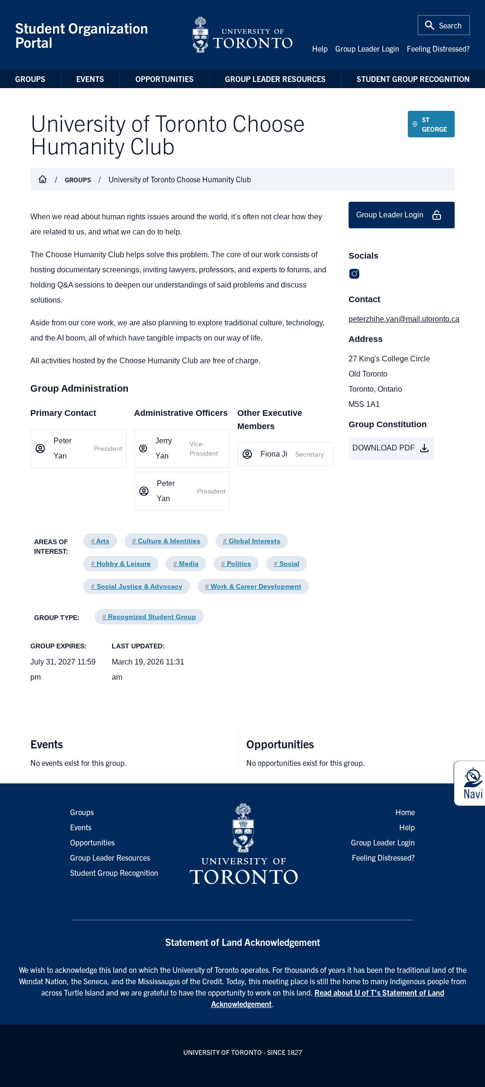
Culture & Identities (166, 541)
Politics (236, 563)
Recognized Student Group (149, 616)
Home (405, 812)
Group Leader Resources (275, 78)
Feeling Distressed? (438, 48)
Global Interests (251, 541)
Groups (30, 78)
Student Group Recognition (413, 78)
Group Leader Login (367, 48)
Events (90, 78)
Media (185, 563)
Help (320, 48)
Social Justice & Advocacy (136, 586)
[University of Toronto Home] (242, 35)
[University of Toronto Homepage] (242, 844)
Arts (100, 541)
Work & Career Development (253, 586)
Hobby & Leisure (121, 563)
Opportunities (164, 78)
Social (286, 563)
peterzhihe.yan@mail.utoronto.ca (402, 319)
